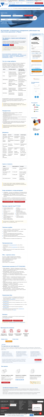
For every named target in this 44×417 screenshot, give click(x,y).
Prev (35, 97)
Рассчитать (6, 44)
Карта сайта (39, 403)
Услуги (10, 5)
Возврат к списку (4, 339)
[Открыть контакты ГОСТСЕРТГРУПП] (35, 382)
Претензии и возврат (29, 413)
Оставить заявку (6, 382)
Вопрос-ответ (21, 408)
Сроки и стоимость (5, 55)
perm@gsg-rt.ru (22, 0)
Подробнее (22, 415)
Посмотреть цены (38, 361)
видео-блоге (15, 23)
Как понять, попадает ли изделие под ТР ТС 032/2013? (11, 256)
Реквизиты (34, 413)
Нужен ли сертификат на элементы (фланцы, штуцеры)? (11, 257)
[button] (9, 6)
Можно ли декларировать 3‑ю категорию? (9, 258)
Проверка (11, 56)
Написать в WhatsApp (7, 320)
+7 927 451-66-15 (6, 318)
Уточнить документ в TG (19, 201)
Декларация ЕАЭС (22, 322)
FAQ (11, 44)
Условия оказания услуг (23, 413)
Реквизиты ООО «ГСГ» (13, 403)
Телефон (15, 14)
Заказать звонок (39, 3)
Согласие (6, 22)
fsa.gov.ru (14, 309)
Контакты (13, 4)
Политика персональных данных (5, 413)
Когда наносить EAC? (5, 261)
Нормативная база (5, 57)
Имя (2, 14)
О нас (21, 2)
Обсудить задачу (38, 359)
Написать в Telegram (17, 320)
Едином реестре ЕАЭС (12, 244)
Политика (3, 22)
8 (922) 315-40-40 (30, 2)
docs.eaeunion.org (6, 301)
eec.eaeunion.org (12, 299)
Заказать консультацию (37, 60)
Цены (10, 4)
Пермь (5, 0)
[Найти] (42, 401)
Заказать (8, 341)
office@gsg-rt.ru (37, 68)
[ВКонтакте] (28, 409)
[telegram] (29, 409)
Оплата (20, 407)
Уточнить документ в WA (8, 201)
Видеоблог (18, 2)
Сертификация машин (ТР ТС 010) (14, 322)
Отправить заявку (29, 15)
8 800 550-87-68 (4, 401)
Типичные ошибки (5, 56)
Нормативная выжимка (19, 56)
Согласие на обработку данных (14, 413)
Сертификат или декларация (14, 55)
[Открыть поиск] (40, 5)
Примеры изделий (23, 55)
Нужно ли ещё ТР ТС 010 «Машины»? (8, 262)
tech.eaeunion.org (21, 308)
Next (38, 97)
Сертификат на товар (11, 2)
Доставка (20, 406)
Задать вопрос (15, 339)
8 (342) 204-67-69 (30, 0)
